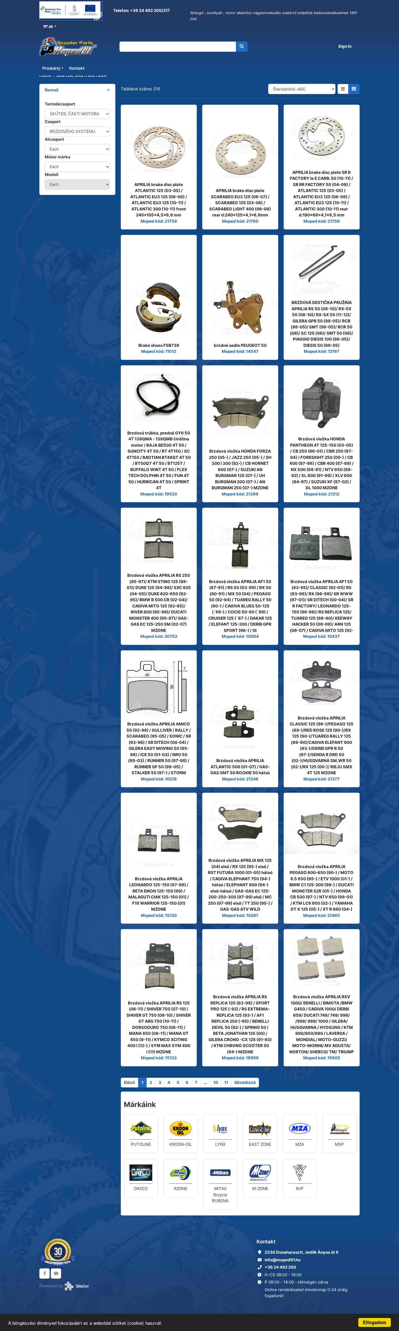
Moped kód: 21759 (159, 221)
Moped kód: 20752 (158, 636)
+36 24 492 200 (280, 1267)
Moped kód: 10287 (240, 915)
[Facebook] (44, 1273)
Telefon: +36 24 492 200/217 (141, 10)
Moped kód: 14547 (240, 351)
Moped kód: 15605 (321, 1057)
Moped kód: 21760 (240, 221)
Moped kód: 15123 (159, 1057)
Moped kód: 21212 (321, 494)
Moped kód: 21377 (321, 779)
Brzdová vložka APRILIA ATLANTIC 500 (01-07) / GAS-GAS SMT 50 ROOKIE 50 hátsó (240, 766)
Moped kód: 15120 (159, 915)
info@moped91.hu (282, 1259)
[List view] (343, 89)
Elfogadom (374, 1322)
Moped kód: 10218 (159, 779)
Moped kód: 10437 (321, 636)
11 (226, 1082)
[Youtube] (56, 1273)
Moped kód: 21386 (240, 494)
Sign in (345, 46)
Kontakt (77, 68)
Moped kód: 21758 (321, 221)
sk (50, 26)
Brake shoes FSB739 (158, 345)
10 (215, 1082)
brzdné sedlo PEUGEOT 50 (240, 345)
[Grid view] (354, 89)
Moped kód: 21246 (240, 779)
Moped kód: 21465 (321, 915)
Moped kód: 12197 (321, 351)
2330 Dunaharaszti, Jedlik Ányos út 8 (301, 1252)
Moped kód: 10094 (240, 636)
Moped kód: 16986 (240, 1057)
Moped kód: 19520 (158, 494)
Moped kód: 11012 (158, 351)
